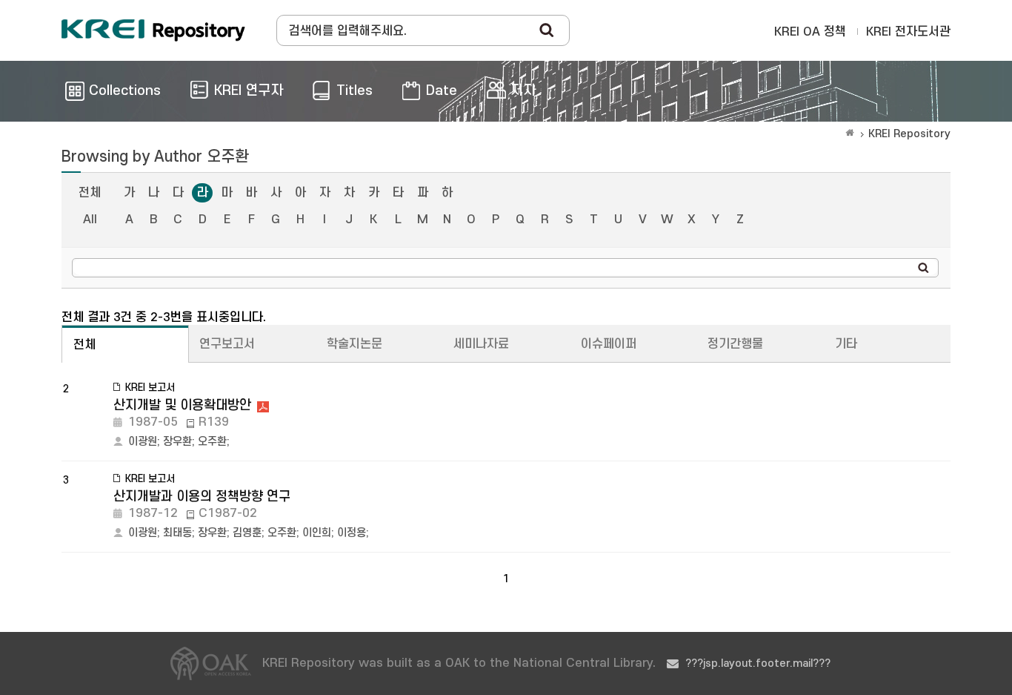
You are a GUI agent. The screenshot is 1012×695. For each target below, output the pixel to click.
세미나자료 (481, 344)
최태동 (177, 533)
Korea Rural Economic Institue (153, 30)
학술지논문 (354, 344)
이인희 (316, 533)
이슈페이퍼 (608, 344)
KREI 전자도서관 (908, 32)
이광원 (142, 441)
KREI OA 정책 (810, 32)
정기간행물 (735, 344)
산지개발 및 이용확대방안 (182, 405)
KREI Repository (909, 134)
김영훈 (247, 533)
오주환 (212, 441)
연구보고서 (227, 344)
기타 (846, 344)
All (90, 219)
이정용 (351, 533)
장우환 (177, 441)
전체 (90, 193)
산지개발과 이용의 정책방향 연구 (201, 497)
